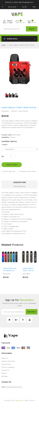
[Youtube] (29, 320)
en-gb (24, 7)
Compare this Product (28, 171)
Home (4, 45)
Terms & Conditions (8, 367)
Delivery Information (8, 361)
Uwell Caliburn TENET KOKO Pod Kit (21, 45)
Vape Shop (19, 400)
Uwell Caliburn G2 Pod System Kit (9, 269)
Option (5, 144)
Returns (4, 373)
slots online (29, 415)
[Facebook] (23, 320)
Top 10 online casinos (31, 421)
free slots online (17, 412)
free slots (21, 415)
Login (10, 22)
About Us (5, 358)
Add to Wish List (9, 171)
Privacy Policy (6, 364)
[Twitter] (9, 320)
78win (24, 406)
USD (34, 7)
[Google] (16, 320)
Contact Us (5, 370)
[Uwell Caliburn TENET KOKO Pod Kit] (12, 96)
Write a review (23, 111)
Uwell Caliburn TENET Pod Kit (28, 269)
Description (19, 182)
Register (9, 21)
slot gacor (10, 418)
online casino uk (17, 406)
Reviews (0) (19, 186)
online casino (19, 421)
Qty (3, 156)
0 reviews (14, 111)
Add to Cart (11, 165)
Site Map (5, 376)
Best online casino (26, 403)
